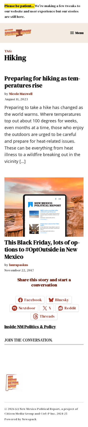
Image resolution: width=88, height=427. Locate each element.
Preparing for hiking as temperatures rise (42, 81)
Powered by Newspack (20, 419)
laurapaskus (18, 264)
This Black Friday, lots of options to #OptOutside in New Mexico (42, 249)
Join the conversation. (28, 340)
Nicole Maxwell (20, 93)
